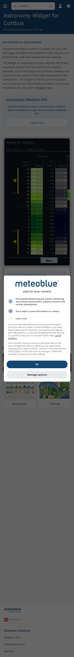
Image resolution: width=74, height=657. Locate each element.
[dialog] (37, 329)
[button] (37, 318)
